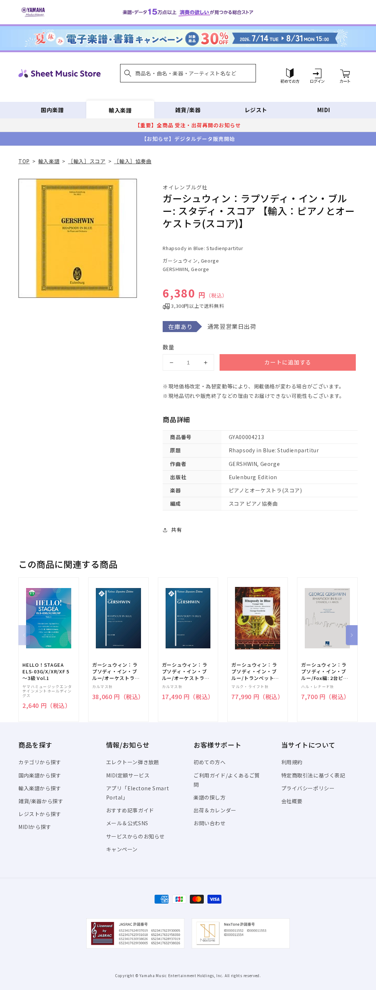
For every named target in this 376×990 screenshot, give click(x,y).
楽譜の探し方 (210, 797)
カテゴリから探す (39, 762)
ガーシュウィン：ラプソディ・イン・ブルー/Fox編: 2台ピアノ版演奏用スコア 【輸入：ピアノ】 (324, 672)
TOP (24, 161)
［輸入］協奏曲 (132, 161)
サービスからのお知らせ (135, 836)
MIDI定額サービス (128, 775)
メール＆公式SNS (127, 823)
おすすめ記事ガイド (130, 810)
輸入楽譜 (120, 110)
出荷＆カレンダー (215, 810)
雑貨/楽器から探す (40, 801)
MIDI (323, 110)
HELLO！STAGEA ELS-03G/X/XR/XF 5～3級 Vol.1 (45, 671)
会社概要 (292, 801)
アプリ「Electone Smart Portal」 (137, 792)
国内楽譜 (52, 110)
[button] (188, 73)
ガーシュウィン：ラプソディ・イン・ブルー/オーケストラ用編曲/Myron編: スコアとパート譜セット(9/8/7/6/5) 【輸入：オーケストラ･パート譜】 (116, 672)
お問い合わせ (210, 823)
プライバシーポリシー (308, 788)
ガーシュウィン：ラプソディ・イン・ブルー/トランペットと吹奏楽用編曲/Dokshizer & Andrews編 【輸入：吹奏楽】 (255, 672)
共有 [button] (176, 529)
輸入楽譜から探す (39, 788)
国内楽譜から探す (39, 775)
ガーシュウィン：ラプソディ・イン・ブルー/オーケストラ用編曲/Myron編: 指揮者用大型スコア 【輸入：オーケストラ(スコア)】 (186, 672)
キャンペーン (122, 849)
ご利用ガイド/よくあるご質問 (227, 780)
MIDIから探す (34, 826)
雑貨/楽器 (187, 110)
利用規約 (292, 762)
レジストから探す (39, 814)
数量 (168, 347)
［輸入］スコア (86, 161)
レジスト (256, 110)
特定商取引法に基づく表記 (313, 775)
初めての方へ (210, 762)
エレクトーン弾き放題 (132, 762)
